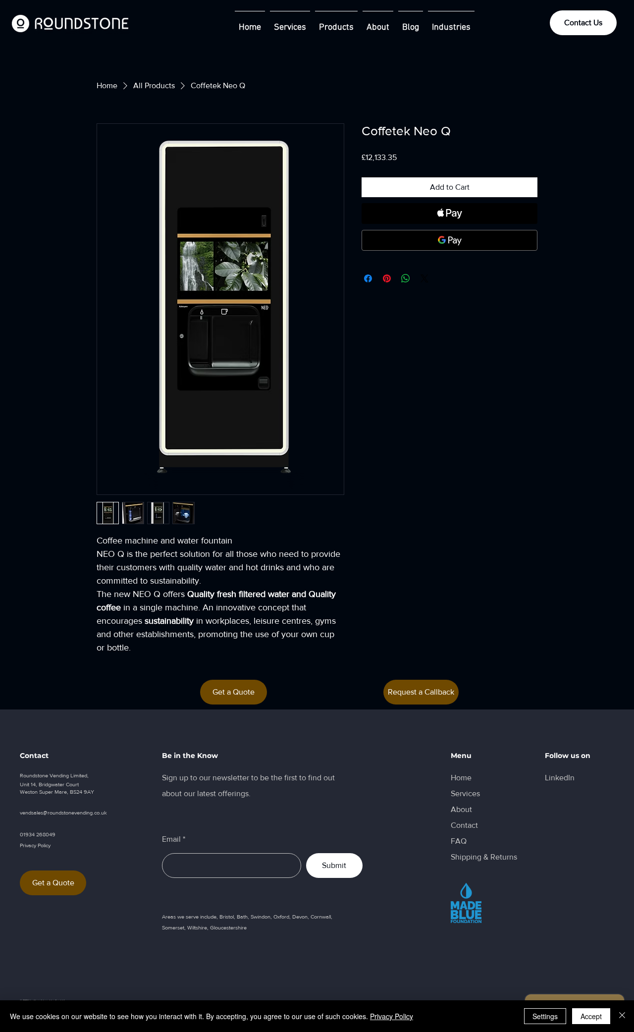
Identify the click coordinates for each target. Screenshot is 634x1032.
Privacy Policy (391, 1016)
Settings (545, 1016)
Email (171, 839)
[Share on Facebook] (368, 278)
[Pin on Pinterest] (387, 278)
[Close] (622, 1016)
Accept (591, 1016)
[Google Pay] (449, 240)
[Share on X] (424, 278)
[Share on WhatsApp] (406, 278)
